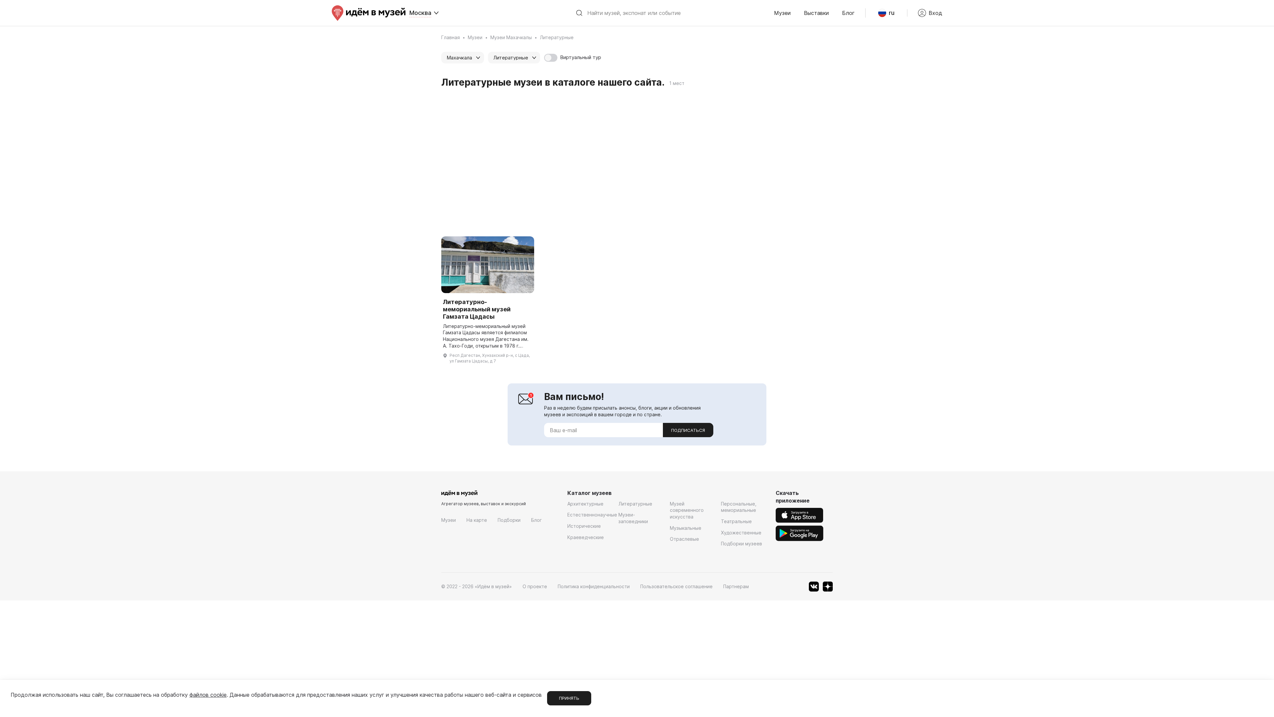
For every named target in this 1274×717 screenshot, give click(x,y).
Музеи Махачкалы (511, 37)
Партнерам (736, 586)
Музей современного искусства (687, 510)
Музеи (782, 13)
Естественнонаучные (592, 515)
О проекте (535, 586)
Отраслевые (684, 539)
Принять (569, 698)
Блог (848, 13)
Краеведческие (585, 537)
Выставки (816, 13)
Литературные (635, 504)
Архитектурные (585, 504)
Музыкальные (685, 528)
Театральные (736, 521)
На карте (476, 520)
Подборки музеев (741, 543)
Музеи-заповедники (633, 518)
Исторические (584, 526)
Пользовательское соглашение (676, 586)
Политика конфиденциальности (594, 586)
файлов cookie (208, 694)
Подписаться (688, 430)
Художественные (741, 532)
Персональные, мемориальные (738, 507)
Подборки (509, 520)
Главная (450, 37)
